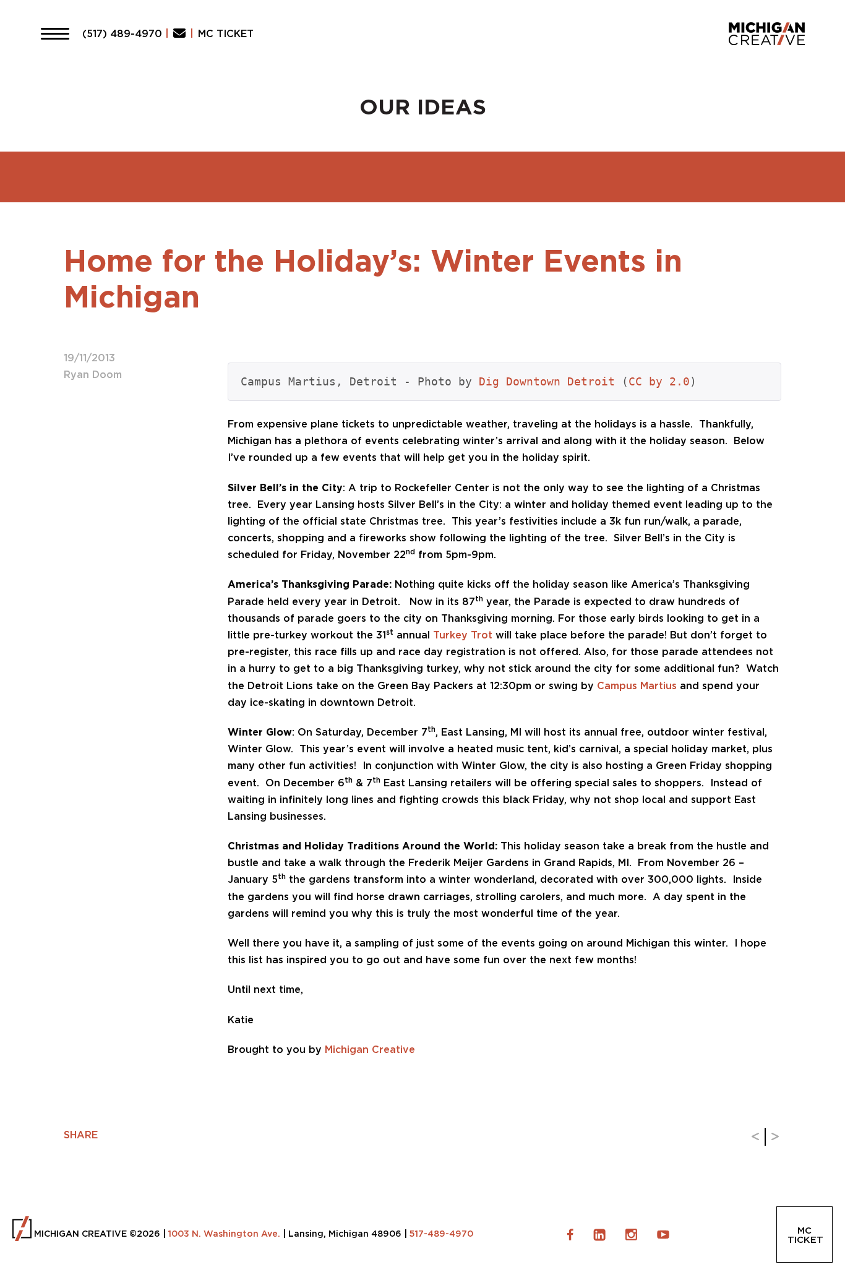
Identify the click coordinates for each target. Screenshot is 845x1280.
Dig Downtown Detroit (547, 381)
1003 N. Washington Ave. (224, 1233)
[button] (55, 33)
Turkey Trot (462, 634)
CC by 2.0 (659, 381)
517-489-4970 (441, 1233)
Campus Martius (637, 685)
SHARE (81, 1134)
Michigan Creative (370, 1049)
